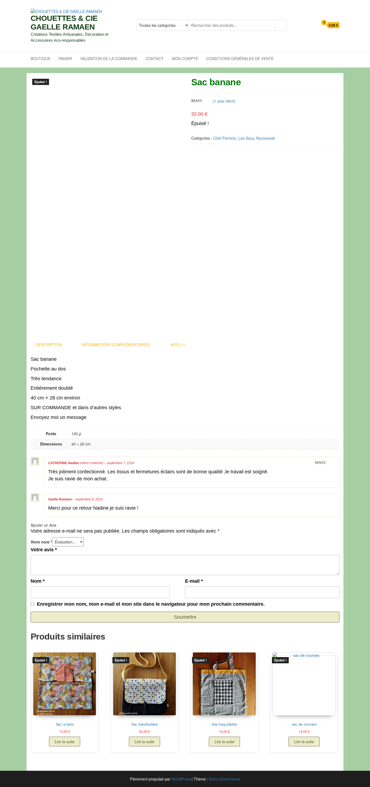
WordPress (180, 779)
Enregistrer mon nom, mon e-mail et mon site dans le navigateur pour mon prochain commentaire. (151, 604)
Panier (65, 58)
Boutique (40, 58)
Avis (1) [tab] (178, 344)
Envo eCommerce (224, 779)
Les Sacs (246, 138)
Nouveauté (265, 138)
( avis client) (224, 101)
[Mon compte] (312, 25)
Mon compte (185, 58)
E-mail (194, 581)
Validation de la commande (108, 58)
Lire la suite (64, 741)
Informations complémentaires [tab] (116, 344)
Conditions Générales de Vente (240, 58)
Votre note (41, 542)
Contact (154, 58)
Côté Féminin (224, 138)
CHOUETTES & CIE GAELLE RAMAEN (64, 22)
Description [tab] (49, 344)
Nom (38, 581)
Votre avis (44, 549)
